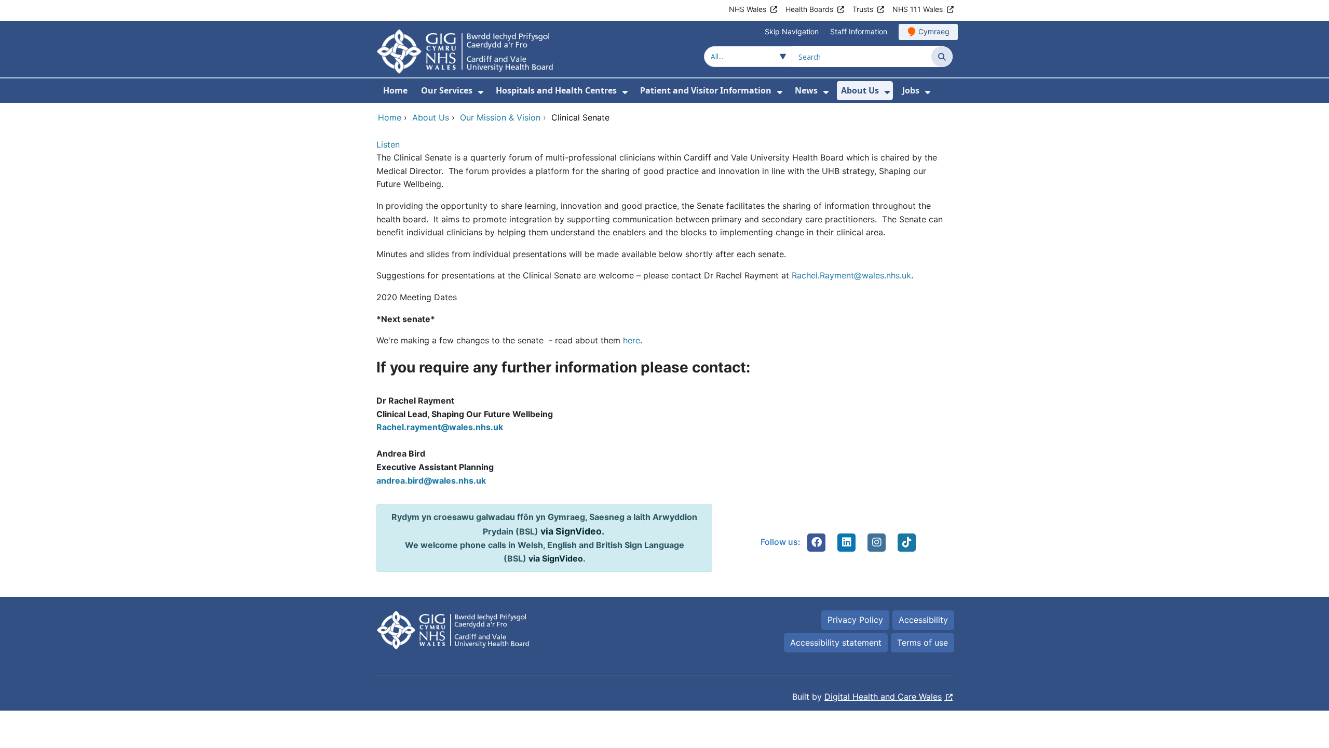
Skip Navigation (792, 31)
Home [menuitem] (395, 90)
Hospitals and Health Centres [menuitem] (556, 90)
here (631, 340)
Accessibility (923, 620)
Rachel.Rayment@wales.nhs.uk (851, 275)
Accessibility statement (836, 642)
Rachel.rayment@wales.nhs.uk (439, 427)
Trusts (862, 9)
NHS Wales (747, 9)
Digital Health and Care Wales (883, 696)
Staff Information (858, 31)
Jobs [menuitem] (910, 90)
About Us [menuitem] (860, 90)
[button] (817, 542)
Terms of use (922, 642)
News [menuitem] (806, 90)
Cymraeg (934, 31)
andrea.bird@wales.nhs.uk (431, 480)
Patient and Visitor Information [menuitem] (705, 90)
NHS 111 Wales (917, 9)
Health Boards (809, 9)
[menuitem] (480, 92)
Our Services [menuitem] (446, 90)
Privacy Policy (855, 620)
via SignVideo (571, 531)
